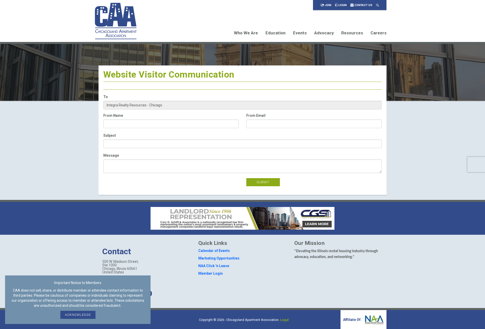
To (105, 97)
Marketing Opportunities (218, 258)
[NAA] (374, 320)
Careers (378, 32)
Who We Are (246, 32)
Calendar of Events (214, 251)
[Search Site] (377, 5)
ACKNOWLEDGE (78, 315)
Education (275, 32)
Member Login (210, 273)
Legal (284, 320)
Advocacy (324, 32)
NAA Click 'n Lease (213, 266)
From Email (255, 115)
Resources (352, 32)
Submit (263, 182)
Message (111, 155)
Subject (109, 135)
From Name (113, 115)
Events (300, 32)
